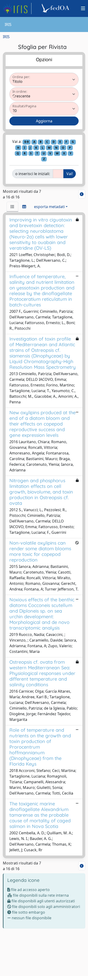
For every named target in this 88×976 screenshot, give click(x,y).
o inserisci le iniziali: (32, 173)
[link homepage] (17, 8)
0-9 (26, 142)
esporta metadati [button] (49, 206)
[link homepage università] (56, 8)
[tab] (12, 207)
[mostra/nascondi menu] (83, 8)
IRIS (6, 36)
